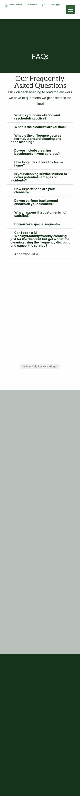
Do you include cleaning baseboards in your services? (37, 152)
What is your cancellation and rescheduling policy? (37, 116)
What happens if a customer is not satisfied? (40, 214)
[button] (40, 116)
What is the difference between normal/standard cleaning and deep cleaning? (36, 138)
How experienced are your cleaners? (34, 190)
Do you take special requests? (37, 224)
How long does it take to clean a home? (38, 163)
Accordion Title (26, 254)
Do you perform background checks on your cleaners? (36, 202)
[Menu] (70, 9)
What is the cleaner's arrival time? (40, 127)
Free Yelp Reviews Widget (41, 366)
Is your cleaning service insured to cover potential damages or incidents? (38, 177)
